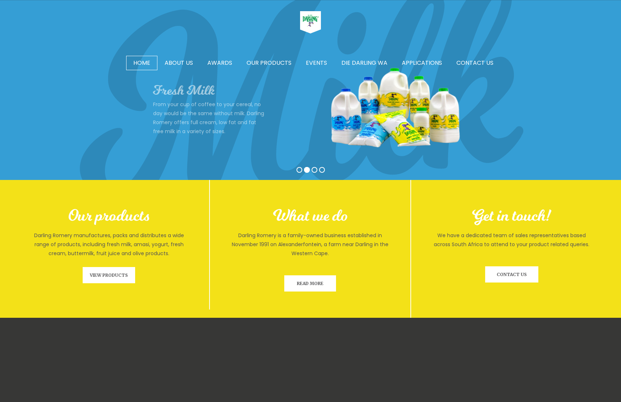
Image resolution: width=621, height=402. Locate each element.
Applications (422, 63)
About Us (179, 63)
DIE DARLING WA (364, 63)
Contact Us (474, 63)
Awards (219, 63)
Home (141, 63)
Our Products (269, 63)
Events (316, 63)
